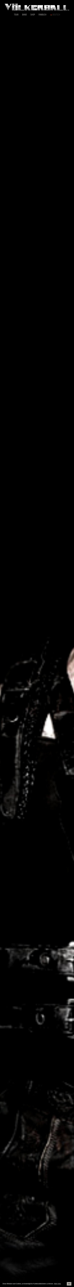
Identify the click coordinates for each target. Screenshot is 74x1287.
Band (24, 15)
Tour (16, 15)
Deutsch (56, 15)
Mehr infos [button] (57, 1283)
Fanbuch (42, 15)
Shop (32, 15)
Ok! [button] (69, 1283)
